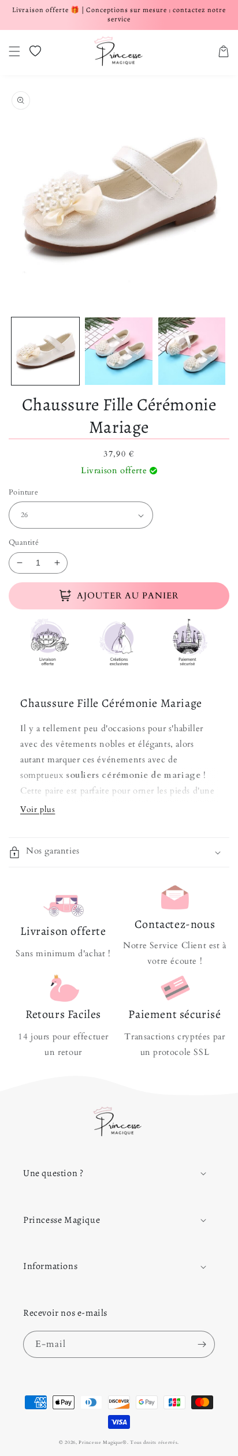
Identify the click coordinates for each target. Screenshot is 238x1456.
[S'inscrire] (201, 1344)
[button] (14, 51)
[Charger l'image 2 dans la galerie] (119, 351)
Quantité (24, 542)
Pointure (23, 492)
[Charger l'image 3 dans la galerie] (192, 351)
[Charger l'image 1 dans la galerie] (45, 351)
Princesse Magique (100, 1442)
